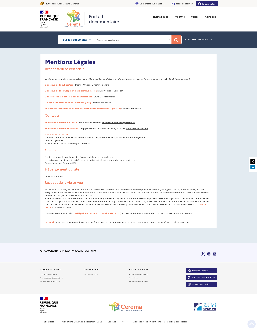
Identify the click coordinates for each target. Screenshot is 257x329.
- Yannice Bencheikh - (64, 213)
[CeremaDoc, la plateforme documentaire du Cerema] (74, 18)
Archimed (108, 157)
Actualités (133, 277)
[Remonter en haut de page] (251, 324)
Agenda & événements (139, 274)
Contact (112, 321)
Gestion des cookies (177, 321)
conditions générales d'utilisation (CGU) (169, 222)
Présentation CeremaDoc (51, 277)
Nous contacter (91, 274)
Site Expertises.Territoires (203, 277)
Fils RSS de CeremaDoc (50, 281)
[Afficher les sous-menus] (164, 3)
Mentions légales (49, 321)
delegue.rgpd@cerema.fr (68, 222)
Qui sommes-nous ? (48, 274)
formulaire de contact (137, 128)
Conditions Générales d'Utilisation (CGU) (82, 321)
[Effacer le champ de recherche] (169, 39)
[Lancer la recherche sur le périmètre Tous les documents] (176, 39)
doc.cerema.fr (59, 78)
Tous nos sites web (200, 284)
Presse (125, 321)
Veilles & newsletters (138, 281)
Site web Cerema (200, 270)
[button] (149, 3)
